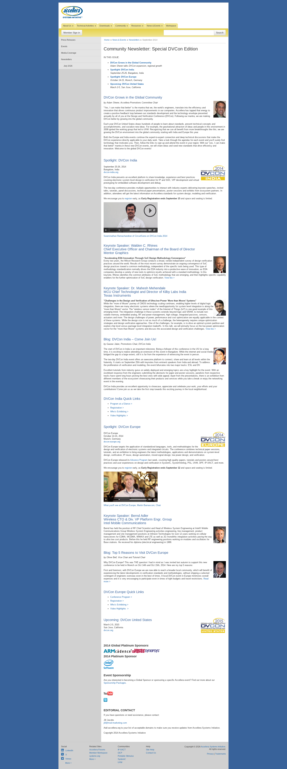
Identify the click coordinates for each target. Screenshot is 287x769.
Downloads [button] (104, 26)
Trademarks (220, 754)
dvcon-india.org (111, 172)
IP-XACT (122, 750)
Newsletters (66, 59)
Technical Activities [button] (85, 26)
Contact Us (151, 753)
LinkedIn (69, 750)
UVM (120, 762)
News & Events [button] (154, 26)
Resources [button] (136, 26)
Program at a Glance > (121, 403)
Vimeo (68, 759)
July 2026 (68, 66)
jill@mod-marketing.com (115, 723)
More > (68, 763)
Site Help (150, 750)
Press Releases (68, 40)
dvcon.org (108, 630)
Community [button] (120, 26)
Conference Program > (121, 597)
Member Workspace (98, 753)
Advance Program (138, 460)
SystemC (122, 759)
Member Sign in (71, 32)
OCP (120, 753)
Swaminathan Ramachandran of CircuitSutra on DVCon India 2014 (135, 236)
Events (64, 46)
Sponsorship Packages (115, 683)
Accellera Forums (97, 750)
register (128, 198)
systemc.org (94, 756)
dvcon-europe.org (112, 441)
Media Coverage (68, 53)
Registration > (117, 407)
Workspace (171, 26)
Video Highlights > (119, 415)
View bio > (169, 277)
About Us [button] (67, 26)
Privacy (210, 754)
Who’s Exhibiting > (119, 411)
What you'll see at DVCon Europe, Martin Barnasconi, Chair (132, 505)
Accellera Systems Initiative (213, 747)
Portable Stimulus (126, 756)
